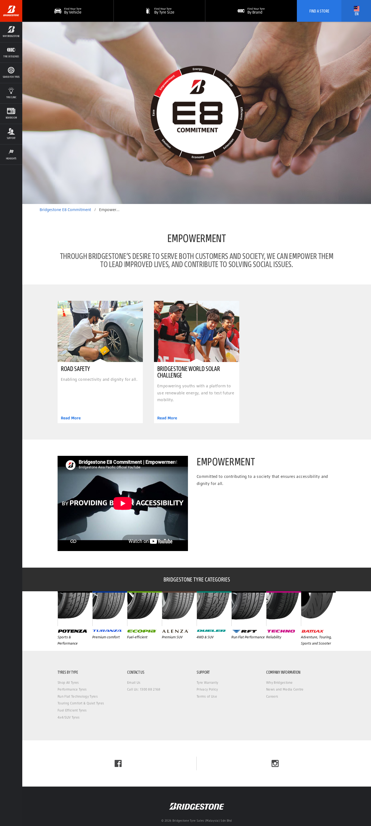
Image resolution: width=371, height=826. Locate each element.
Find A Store (319, 11)
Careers (272, 696)
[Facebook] (118, 763)
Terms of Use (207, 696)
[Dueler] (214, 608)
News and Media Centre (285, 689)
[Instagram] (275, 763)
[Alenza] (179, 608)
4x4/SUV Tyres (69, 717)
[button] (11, 32)
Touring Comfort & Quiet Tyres (81, 703)
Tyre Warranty (207, 682)
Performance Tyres (72, 689)
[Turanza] (109, 608)
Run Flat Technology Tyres (78, 696)
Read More (71, 418)
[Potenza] (75, 608)
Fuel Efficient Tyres (72, 710)
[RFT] (248, 608)
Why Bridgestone (279, 682)
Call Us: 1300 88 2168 (144, 689)
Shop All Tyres (68, 682)
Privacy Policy (207, 689)
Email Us (134, 682)
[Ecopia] (144, 608)
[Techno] (283, 608)
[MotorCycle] (318, 608)
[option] (196, 113)
